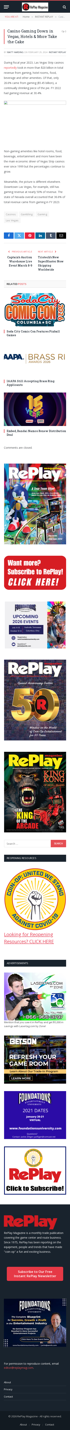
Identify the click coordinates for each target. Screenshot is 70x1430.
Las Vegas (12, 220)
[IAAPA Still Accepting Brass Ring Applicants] (35, 359)
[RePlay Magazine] (35, 7)
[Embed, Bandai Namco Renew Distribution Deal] (35, 409)
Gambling (27, 214)
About (7, 1382)
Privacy (8, 1389)
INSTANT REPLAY (57, 52)
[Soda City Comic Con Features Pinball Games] (35, 309)
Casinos (11, 214)
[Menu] (6, 7)
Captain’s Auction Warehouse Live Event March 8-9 (19, 261)
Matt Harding (15, 52)
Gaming (42, 214)
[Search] (64, 7)
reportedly (10, 67)
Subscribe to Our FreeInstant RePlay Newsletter (35, 1273)
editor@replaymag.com (18, 1368)
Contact (8, 1396)
